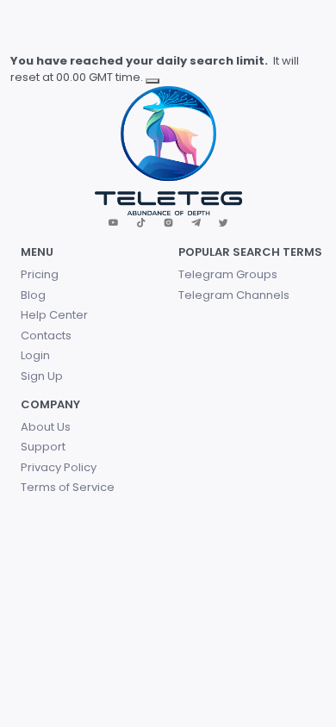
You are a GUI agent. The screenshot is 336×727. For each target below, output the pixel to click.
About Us (46, 427)
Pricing (40, 274)
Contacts (46, 335)
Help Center (54, 315)
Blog (33, 295)
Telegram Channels (233, 295)
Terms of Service (68, 487)
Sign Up (42, 376)
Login (35, 355)
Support (43, 446)
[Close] (152, 81)
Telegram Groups (227, 274)
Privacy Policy (58, 467)
